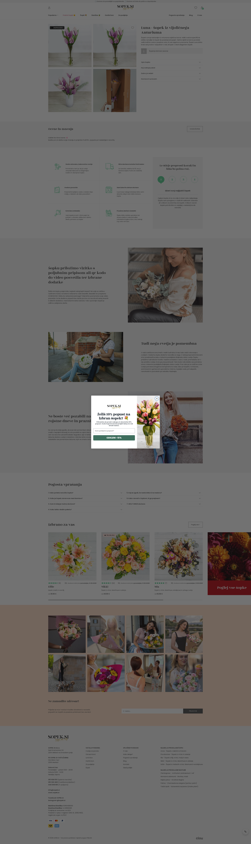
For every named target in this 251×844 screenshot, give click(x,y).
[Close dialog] (157, 398)
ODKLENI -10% (114, 437)
